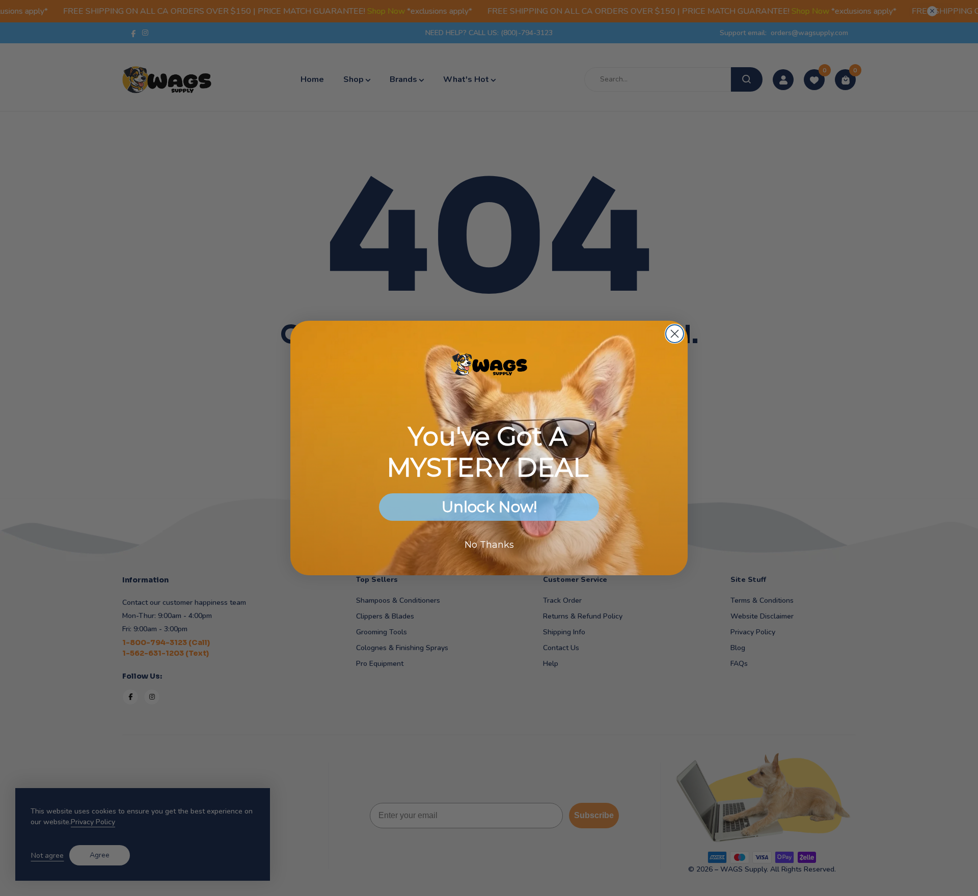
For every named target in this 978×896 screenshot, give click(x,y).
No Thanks (489, 544)
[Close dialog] (675, 334)
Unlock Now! (489, 506)
